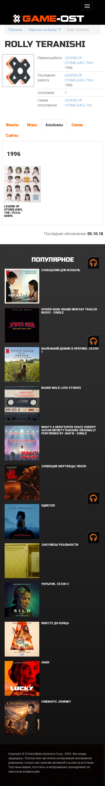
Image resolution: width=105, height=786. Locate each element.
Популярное (53, 259)
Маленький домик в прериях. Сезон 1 (69, 350)
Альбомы (54, 125)
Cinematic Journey (56, 701)
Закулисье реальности (59, 544)
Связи (77, 125)
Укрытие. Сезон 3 (55, 584)
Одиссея (48, 505)
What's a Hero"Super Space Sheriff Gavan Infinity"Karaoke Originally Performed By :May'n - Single (68, 430)
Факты (12, 125)
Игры (32, 125)
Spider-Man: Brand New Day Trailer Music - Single (69, 311)
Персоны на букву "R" (45, 30)
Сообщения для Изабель (60, 270)
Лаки (45, 662)
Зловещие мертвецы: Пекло (63, 466)
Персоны (15, 30)
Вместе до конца (55, 623)
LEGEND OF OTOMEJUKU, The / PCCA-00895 (13, 211)
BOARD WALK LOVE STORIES (61, 388)
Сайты (12, 135)
